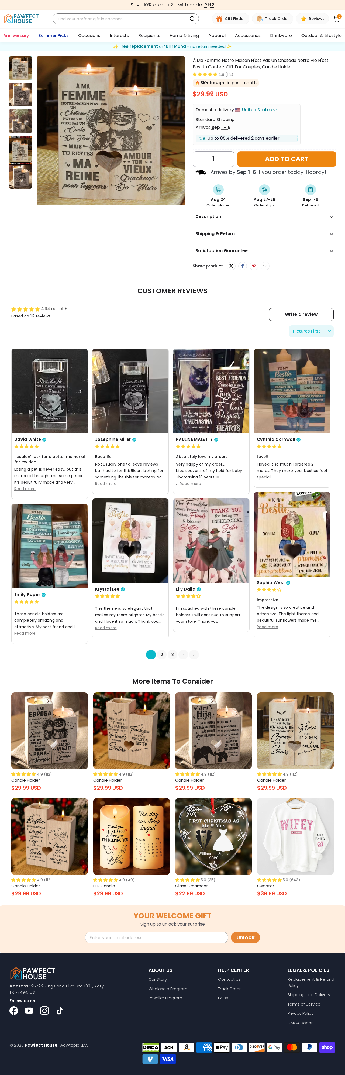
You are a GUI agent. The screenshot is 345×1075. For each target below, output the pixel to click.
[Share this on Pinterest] (254, 266)
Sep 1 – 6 (221, 127)
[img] (26, 447)
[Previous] (40, 131)
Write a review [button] (301, 314)
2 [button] (162, 655)
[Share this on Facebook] (242, 266)
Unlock (245, 937)
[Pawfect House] (21, 18)
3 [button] (172, 655)
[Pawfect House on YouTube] (29, 1010)
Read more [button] (25, 489)
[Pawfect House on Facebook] (13, 1010)
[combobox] (120, 19)
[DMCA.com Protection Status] (151, 1047)
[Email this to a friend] (265, 266)
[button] (205, 74)
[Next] (181, 131)
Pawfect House (41, 1045)
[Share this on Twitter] (231, 266)
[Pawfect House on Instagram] (44, 1010)
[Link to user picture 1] (50, 391)
